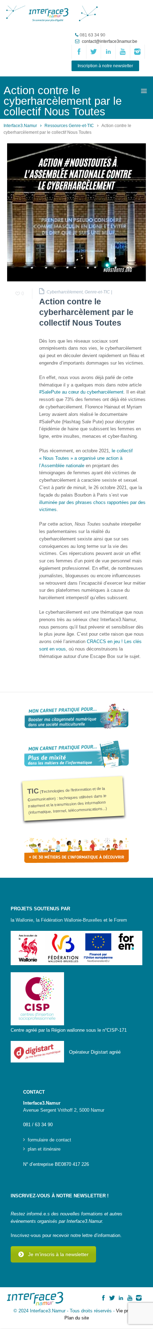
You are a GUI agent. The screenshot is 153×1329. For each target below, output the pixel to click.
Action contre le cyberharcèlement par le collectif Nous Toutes (86, 312)
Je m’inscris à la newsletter (58, 1254)
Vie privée (126, 1310)
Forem (120, 920)
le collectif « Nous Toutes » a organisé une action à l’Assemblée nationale (86, 458)
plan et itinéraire (44, 1149)
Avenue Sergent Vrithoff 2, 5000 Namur (63, 1110)
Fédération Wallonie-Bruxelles (71, 920)
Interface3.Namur (20, 125)
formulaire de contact (49, 1140)
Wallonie (24, 920)
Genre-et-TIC (97, 292)
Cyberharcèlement (65, 292)
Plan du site (76, 1318)
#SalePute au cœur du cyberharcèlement (81, 392)
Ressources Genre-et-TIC (69, 125)
